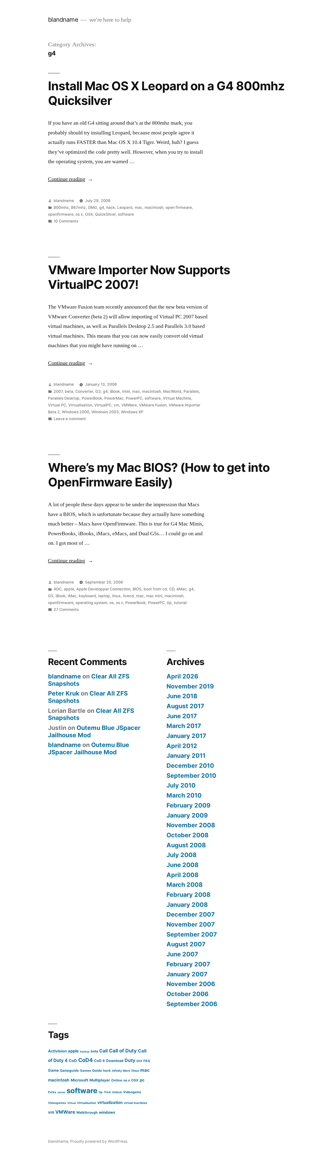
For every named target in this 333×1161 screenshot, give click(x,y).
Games (85, 1070)
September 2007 (191, 934)
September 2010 (191, 775)
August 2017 (185, 706)
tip (169, 602)
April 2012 (181, 745)
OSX (89, 214)
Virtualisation (80, 405)
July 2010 (181, 785)
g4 (101, 207)
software (126, 214)
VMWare (129, 405)
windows (107, 1112)
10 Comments (66, 221)
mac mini (154, 596)
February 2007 (188, 964)
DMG (92, 207)
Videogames (57, 1103)
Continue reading (70, 179)
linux (116, 596)
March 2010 (184, 795)
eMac (181, 589)
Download (114, 1061)
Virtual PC (57, 405)
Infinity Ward (121, 1070)
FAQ (146, 1061)
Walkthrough (87, 1112)
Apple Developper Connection (103, 589)
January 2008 (187, 904)
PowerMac (114, 398)
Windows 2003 (105, 412)
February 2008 (188, 894)
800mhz (61, 207)
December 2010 (190, 765)
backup (84, 1051)
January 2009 (187, 815)
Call (103, 1051)
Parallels (191, 391)
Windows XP (132, 412)
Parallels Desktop (63, 398)
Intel (126, 391)
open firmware (179, 207)
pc (142, 1080)
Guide (97, 1070)
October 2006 (187, 994)
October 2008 (187, 835)
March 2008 (184, 884)
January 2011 (186, 755)
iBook (115, 391)
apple (69, 589)
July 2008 (181, 854)
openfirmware (60, 214)
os (111, 602)
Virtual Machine (177, 398)
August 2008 (186, 845)
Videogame (132, 1092)
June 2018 (181, 696)
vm (116, 405)
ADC (58, 589)
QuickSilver (105, 214)
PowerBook (92, 398)
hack (110, 207)
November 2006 (190, 984)
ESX (139, 1061)
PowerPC (134, 398)
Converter (84, 391)
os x (79, 214)
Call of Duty (123, 1051)
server (61, 1092)
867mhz (78, 207)
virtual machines (135, 1103)
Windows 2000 (75, 412)
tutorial (180, 602)
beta (69, 391)
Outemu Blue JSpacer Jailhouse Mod (94, 731)
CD (171, 589)
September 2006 (191, 1004)
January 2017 (186, 735)
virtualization (110, 1102)
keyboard (87, 596)
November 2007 (190, 924)
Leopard (124, 207)
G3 (98, 391)
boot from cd (155, 589)
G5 (50, 596)
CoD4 (85, 1060)
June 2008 (182, 864)
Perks (52, 1092)
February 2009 (188, 805)
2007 (58, 391)
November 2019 (190, 686)
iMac (72, 596)
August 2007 (186, 944)
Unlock (117, 1092)
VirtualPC (102, 405)
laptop (104, 596)
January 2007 (186, 974)
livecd (128, 596)
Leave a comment (70, 418)
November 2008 (190, 825)
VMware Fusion (152, 405)
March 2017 (183, 725)
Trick (107, 1092)
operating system (91, 602)
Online (116, 1080)
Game (53, 1070)
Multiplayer (99, 1080)
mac (138, 207)
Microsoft (79, 1080)
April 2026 (182, 676)
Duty (130, 1060)
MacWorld (172, 391)
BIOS (137, 589)
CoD (73, 1060)
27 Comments (66, 609)
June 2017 (181, 716)
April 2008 (182, 874)
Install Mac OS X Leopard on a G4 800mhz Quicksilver (166, 93)
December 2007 (190, 914)
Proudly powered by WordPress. (99, 1141)
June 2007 (182, 954)
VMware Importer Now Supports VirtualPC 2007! (139, 277)
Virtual (71, 1103)
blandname (63, 19)
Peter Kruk (63, 693)
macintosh (154, 207)
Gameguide (69, 1070)
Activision (57, 1051)
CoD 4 (99, 1061)
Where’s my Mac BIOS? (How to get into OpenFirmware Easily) (159, 474)
